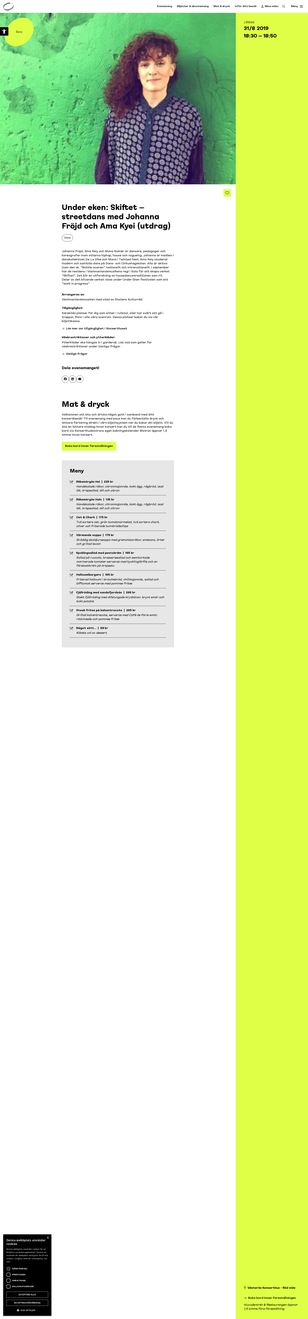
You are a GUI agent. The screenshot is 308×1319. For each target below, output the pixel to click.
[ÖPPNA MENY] (301, 6)
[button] (65, 379)
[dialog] (27, 1275)
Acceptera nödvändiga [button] (27, 1302)
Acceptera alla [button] (27, 1294)
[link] (4, 31)
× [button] (48, 1238)
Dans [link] (67, 238)
